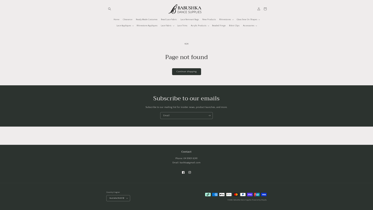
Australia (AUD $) (116, 198)
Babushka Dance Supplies (243, 200)
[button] (109, 9)
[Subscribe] (209, 115)
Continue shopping (186, 71)
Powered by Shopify (259, 200)
